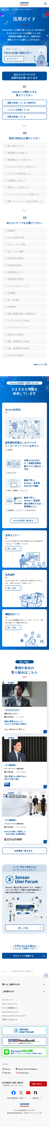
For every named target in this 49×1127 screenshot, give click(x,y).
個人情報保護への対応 (15, 1098)
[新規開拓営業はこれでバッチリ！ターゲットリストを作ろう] (24, 434)
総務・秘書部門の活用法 (18, 341)
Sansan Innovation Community (13, 1015)
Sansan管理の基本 (16, 237)
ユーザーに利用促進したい (19, 173)
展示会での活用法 (15, 334)
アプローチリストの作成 (18, 320)
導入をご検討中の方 (11, 984)
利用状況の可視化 (15, 258)
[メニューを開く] (45, 3)
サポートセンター (8, 1004)
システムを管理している (18, 109)
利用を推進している (16, 116)
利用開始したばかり (16, 180)
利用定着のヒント (15, 272)
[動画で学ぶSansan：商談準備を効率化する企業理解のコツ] (24, 504)
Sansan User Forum (9, 1012)
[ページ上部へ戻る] (46, 976)
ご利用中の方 (8, 991)
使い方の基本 (13, 299)
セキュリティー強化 (16, 244)
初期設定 (11, 230)
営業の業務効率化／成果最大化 (21, 313)
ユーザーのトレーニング (18, 285)
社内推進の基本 (14, 265)
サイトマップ (6, 1000)
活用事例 (11, 306)
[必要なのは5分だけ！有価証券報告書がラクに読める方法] (24, 466)
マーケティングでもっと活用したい (23, 194)
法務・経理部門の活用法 (18, 348)
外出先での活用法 (15, 355)
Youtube (28, 1093)
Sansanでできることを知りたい (22, 166)
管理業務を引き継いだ (17, 152)
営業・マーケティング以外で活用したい (25, 201)
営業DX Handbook (8, 1019)
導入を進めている (15, 145)
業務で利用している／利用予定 (21, 102)
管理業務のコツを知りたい (19, 159)
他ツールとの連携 (15, 251)
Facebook (13, 1093)
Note (35, 1093)
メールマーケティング (17, 327)
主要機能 (11, 292)
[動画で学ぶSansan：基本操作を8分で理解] (24, 485)
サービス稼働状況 (8, 1008)
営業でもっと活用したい (18, 187)
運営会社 (36, 1098)
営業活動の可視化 (15, 279)
